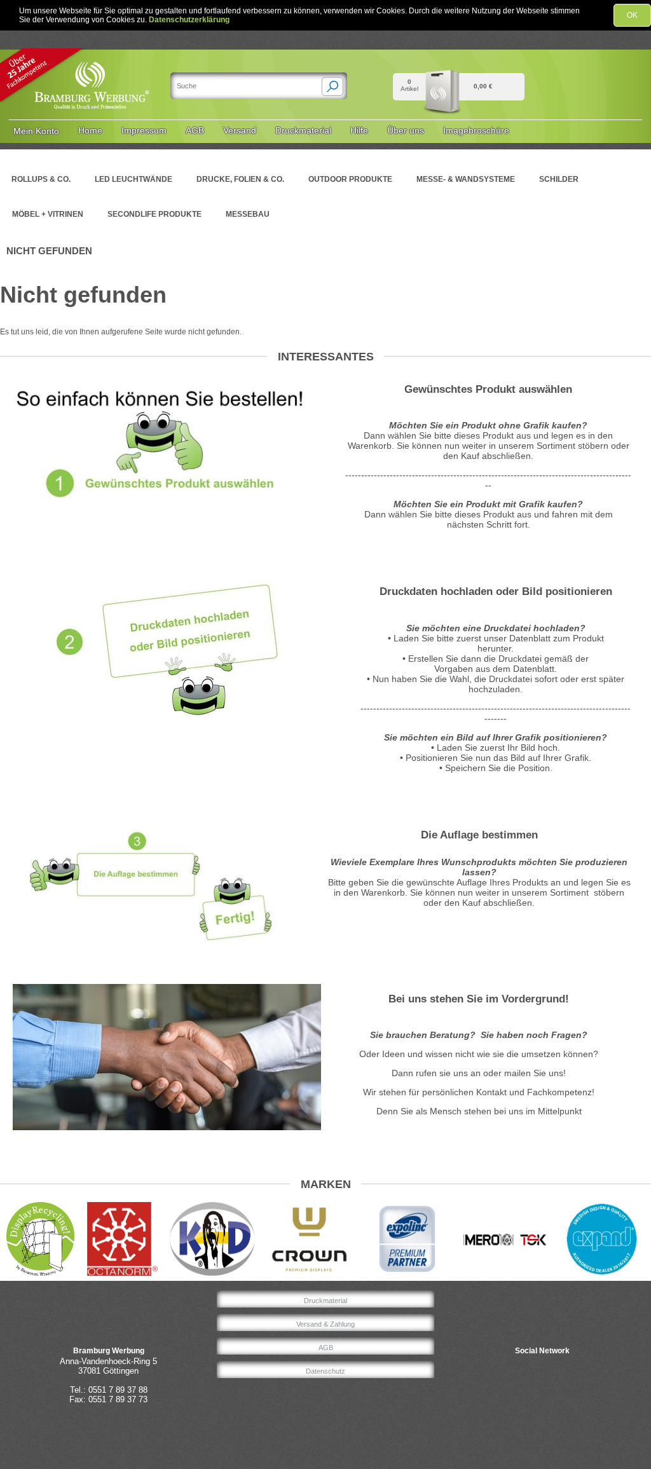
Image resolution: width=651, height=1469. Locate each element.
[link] (92, 63)
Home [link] (90, 130)
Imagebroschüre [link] (476, 130)
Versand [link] (239, 130)
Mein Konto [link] (36, 131)
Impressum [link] (144, 130)
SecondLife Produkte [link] (154, 214)
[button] (332, 86)
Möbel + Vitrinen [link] (47, 214)
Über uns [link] (405, 130)
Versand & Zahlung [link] (325, 1324)
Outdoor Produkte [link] (350, 179)
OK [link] (632, 15)
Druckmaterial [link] (303, 130)
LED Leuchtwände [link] (133, 179)
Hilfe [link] (359, 130)
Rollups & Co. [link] (41, 179)
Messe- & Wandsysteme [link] (465, 179)
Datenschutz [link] (325, 1371)
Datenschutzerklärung (189, 19)
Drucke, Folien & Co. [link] (240, 179)
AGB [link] (195, 130)
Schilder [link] (559, 179)
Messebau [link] (248, 214)
